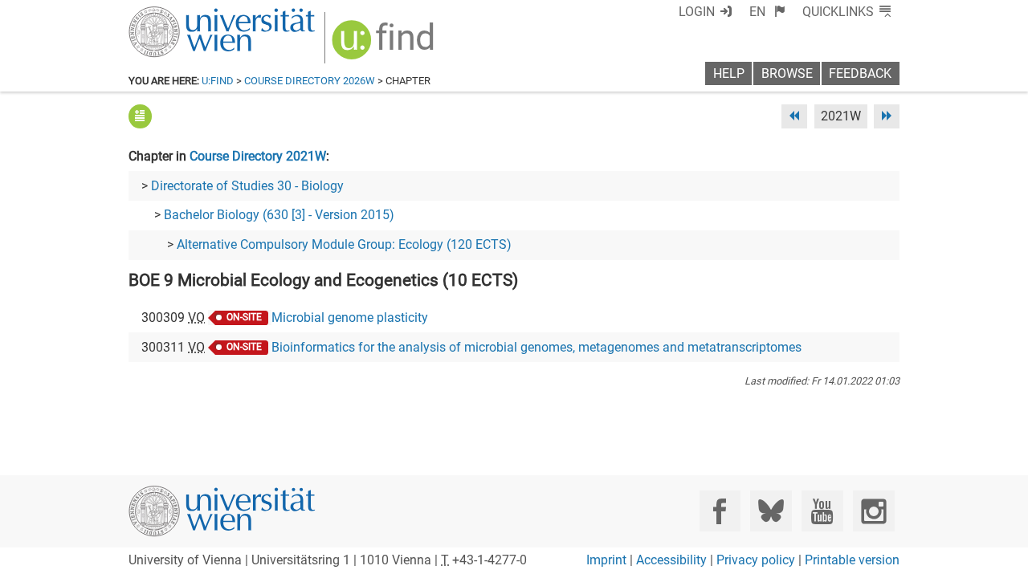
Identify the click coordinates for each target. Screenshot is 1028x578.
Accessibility (671, 560)
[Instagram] (873, 510)
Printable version (852, 560)
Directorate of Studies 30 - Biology (247, 185)
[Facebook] (720, 510)
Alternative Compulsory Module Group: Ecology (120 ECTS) (344, 244)
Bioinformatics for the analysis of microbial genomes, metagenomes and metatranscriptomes (536, 347)
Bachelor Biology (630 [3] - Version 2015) (279, 214)
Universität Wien (183, 14)
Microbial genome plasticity (349, 317)
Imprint (606, 560)
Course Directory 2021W (258, 156)
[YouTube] (822, 510)
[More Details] (140, 116)
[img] (385, 45)
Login (697, 11)
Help (728, 73)
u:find (218, 81)
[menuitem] (767, 11)
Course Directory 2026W (309, 81)
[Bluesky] (770, 510)
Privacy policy (755, 560)
